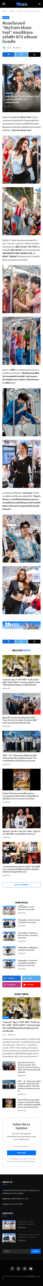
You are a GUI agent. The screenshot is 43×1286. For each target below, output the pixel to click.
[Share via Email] (34, 54)
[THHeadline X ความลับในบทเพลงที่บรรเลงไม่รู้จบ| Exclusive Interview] (9, 963)
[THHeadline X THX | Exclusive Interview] (9, 910)
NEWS (5, 17)
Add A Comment (21, 885)
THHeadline (30, 1276)
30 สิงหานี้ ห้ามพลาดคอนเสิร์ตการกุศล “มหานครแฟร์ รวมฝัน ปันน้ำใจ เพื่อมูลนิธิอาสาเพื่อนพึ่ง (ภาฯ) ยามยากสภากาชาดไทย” (20, 796)
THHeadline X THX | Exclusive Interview (26, 908)
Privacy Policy (22, 1161)
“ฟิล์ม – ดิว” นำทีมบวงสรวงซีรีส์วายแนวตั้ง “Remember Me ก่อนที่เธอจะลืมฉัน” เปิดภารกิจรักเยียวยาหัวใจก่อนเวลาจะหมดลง (19, 758)
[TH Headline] (21, 4)
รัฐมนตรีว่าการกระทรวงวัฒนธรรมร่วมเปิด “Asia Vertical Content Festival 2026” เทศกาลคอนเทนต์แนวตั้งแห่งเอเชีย (19, 720)
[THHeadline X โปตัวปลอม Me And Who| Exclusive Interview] (9, 936)
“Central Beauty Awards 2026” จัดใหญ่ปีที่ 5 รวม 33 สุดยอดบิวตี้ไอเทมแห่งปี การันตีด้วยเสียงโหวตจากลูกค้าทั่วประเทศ (21, 869)
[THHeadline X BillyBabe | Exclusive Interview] (9, 950)
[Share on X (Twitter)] (21, 54)
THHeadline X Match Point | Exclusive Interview (29, 921)
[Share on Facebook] (8, 54)
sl (10, 48)
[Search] (39, 4)
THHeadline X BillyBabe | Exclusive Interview (28, 948)
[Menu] (3, 4)
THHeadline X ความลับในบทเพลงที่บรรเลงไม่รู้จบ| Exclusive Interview (27, 963)
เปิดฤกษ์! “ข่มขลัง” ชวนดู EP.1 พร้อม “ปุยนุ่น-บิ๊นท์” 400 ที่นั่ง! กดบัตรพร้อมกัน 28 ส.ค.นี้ (21, 832)
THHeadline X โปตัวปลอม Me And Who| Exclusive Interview (28, 935)
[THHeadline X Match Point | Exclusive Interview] (9, 923)
